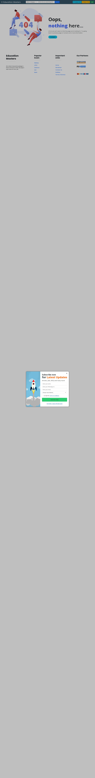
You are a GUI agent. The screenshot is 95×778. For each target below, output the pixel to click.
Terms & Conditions (54, 395)
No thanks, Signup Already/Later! (54, 403)
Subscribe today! (54, 399)
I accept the (51, 395)
